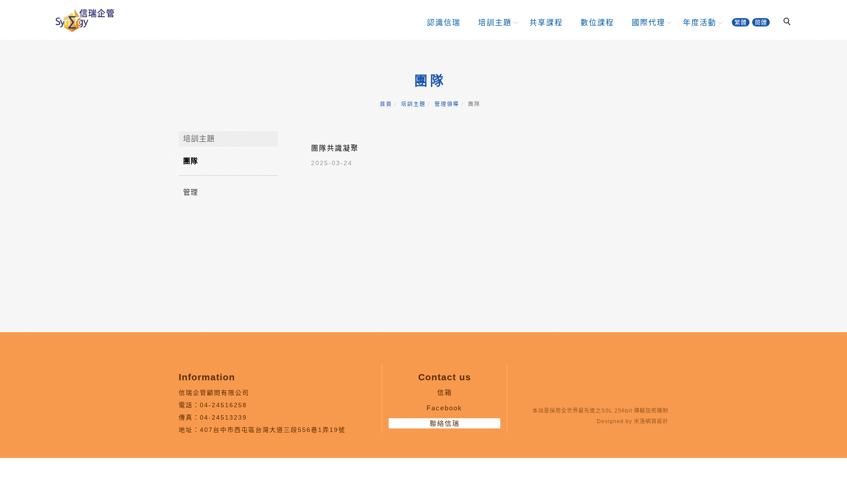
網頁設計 (656, 421)
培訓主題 (495, 23)
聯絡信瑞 (445, 423)
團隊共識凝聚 (335, 148)
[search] (788, 22)
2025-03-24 (331, 163)
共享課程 (546, 23)
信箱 (444, 392)
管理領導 (447, 104)
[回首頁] (84, 19)
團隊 (190, 161)
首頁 (386, 104)
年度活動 (699, 23)
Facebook (444, 408)
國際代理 (648, 23)
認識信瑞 (444, 23)
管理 (190, 192)
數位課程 (597, 23)
